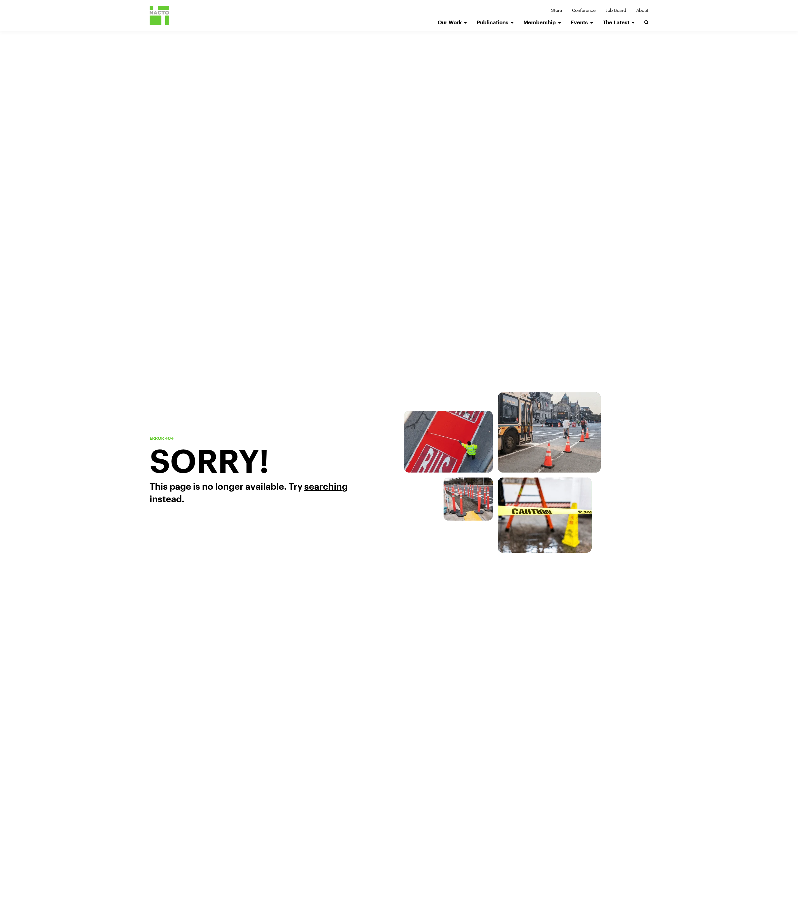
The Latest (616, 22)
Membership (539, 22)
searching (326, 486)
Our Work (450, 22)
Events (579, 22)
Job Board (616, 10)
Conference (584, 10)
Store (556, 10)
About (642, 10)
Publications (492, 22)
